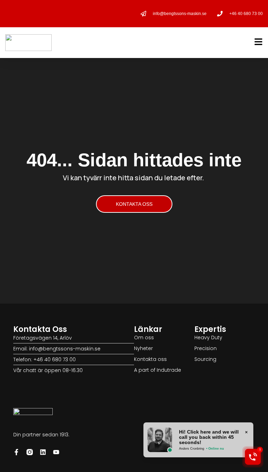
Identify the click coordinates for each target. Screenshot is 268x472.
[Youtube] (56, 452)
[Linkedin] (43, 452)
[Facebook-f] (16, 452)
